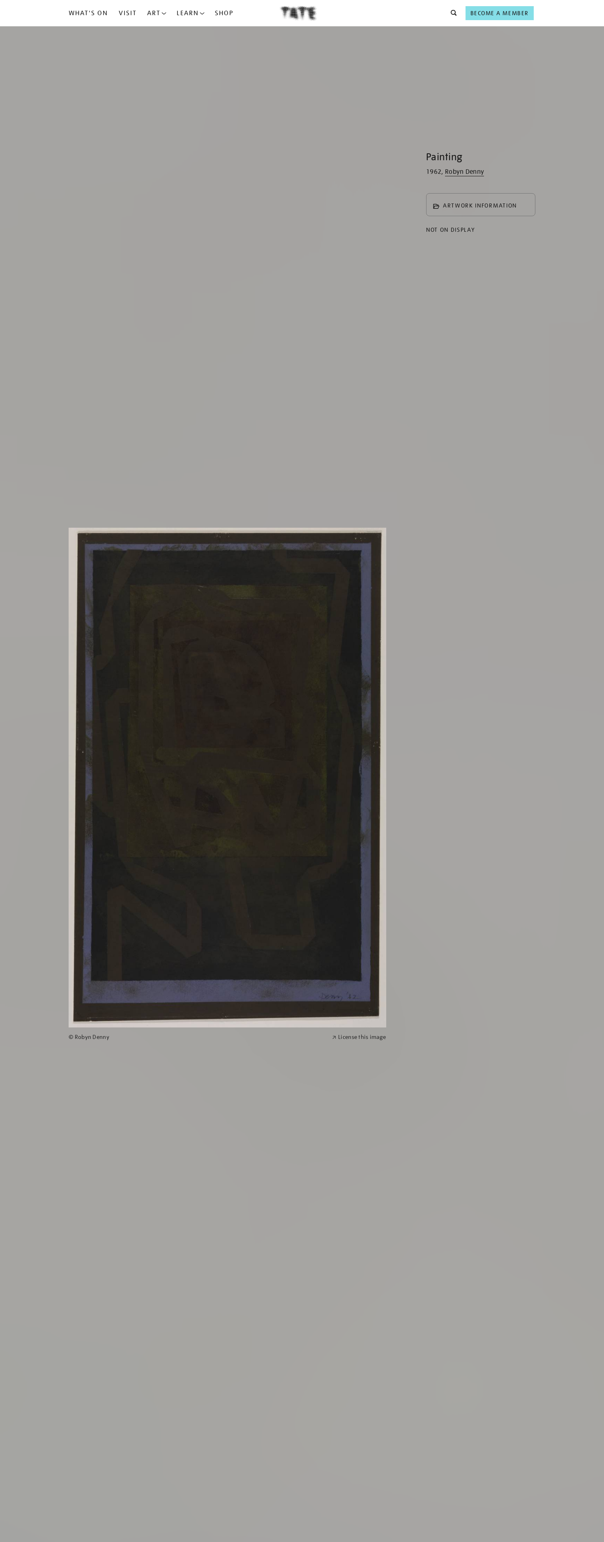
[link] (197, 1037)
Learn (188, 13)
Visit (128, 13)
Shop (224, 13)
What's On (88, 13)
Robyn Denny (464, 172)
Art (154, 13)
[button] (451, 13)
